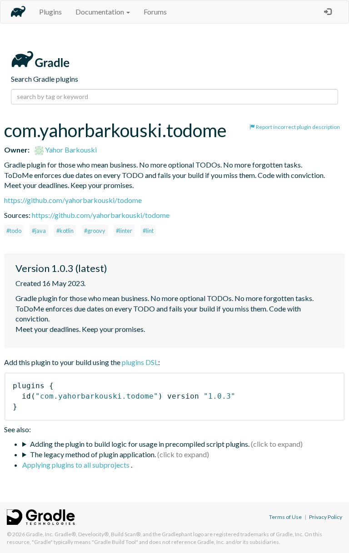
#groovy (94, 230)
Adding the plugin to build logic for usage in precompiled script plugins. (139, 443)
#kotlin (65, 230)
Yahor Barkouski (70, 149)
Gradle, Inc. (40, 534)
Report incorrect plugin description (297, 126)
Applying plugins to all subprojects (76, 464)
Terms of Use (285, 517)
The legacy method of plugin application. (93, 454)
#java (39, 230)
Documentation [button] (100, 11)
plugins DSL (140, 362)
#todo (13, 230)
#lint (148, 230)
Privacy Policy (325, 517)
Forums (155, 11)
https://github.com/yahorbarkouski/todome (73, 200)
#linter (124, 230)
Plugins (50, 11)
